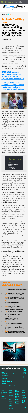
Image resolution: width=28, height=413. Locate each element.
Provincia (11, 389)
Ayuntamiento (4, 392)
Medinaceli (11, 408)
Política (23, 390)
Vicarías (10, 401)
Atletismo (17, 396)
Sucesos (3, 393)
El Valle (10, 393)
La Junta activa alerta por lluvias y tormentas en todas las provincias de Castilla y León (13, 313)
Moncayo (10, 405)
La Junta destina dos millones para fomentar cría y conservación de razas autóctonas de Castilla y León (15, 333)
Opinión (3, 398)
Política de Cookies (5, 380)
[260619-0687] (14, 163)
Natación (17, 399)
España (23, 389)
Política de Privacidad (6, 381)
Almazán (10, 407)
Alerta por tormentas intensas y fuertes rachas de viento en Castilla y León (12, 318)
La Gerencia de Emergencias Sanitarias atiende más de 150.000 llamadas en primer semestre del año (14, 327)
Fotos (2, 396)
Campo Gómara (10, 403)
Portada (4, 14)
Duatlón (17, 401)
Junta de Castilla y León (12, 21)
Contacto (3, 383)
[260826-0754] (14, 2)
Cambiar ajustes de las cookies (8, 386)
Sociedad (23, 392)
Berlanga (10, 392)
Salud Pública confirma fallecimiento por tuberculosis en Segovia (12, 302)
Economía (24, 393)
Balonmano (17, 397)
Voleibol (17, 394)
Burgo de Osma (10, 397)
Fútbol (16, 393)
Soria (2, 389)
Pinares (10, 390)
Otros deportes (17, 403)
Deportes (17, 389)
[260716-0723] (14, 351)
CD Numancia (17, 391)
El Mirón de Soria (14, 6)
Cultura (23, 395)
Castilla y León (24, 398)
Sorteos (24, 407)
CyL (11, 14)
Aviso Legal (4, 378)
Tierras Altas (11, 395)
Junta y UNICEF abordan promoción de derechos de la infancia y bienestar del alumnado (14, 308)
